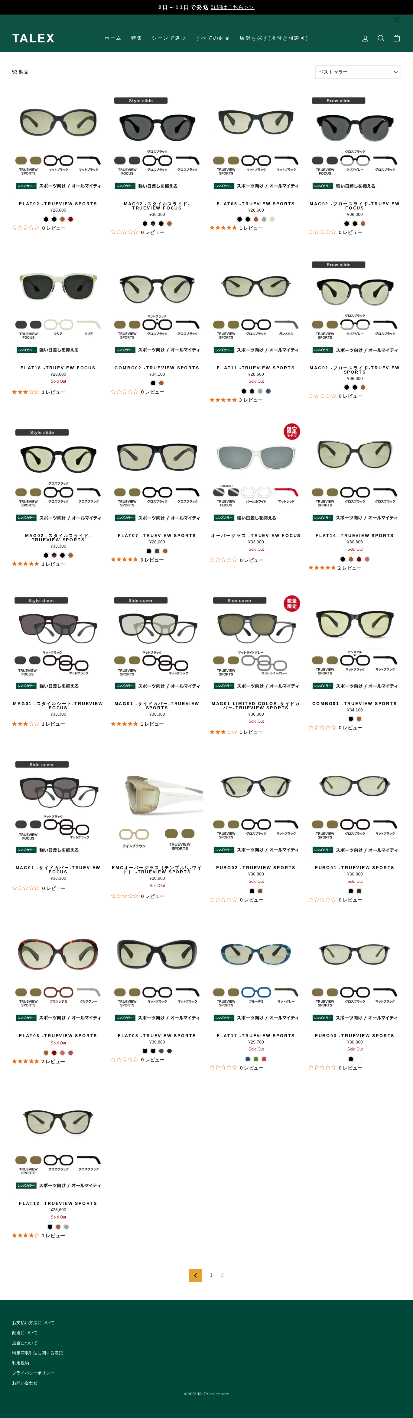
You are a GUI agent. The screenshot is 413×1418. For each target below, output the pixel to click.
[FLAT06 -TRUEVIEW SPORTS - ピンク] (62, 1053)
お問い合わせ (24, 1383)
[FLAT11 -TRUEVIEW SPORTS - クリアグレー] (260, 391)
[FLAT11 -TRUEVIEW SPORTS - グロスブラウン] (252, 391)
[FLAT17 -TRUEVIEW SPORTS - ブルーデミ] (248, 1059)
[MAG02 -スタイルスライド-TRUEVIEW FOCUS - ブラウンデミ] (169, 223)
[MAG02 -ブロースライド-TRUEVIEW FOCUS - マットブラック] (355, 223)
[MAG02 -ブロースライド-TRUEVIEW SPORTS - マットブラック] (355, 387)
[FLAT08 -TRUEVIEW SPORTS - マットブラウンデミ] (169, 1051)
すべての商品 (213, 38)
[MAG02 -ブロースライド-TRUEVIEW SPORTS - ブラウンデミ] (363, 387)
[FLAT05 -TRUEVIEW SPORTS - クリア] (272, 219)
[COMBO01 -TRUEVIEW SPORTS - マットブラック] (351, 719)
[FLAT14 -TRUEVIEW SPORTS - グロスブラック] (343, 559)
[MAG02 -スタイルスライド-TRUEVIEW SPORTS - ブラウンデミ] (70, 555)
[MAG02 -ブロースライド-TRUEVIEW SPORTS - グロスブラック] (347, 387)
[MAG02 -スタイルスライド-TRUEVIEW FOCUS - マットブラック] (161, 223)
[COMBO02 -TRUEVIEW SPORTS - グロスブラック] (153, 383)
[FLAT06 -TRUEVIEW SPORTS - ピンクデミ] (70, 1053)
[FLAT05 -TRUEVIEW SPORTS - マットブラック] (239, 219)
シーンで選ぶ (169, 38)
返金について (24, 1343)
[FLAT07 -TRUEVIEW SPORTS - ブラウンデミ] (165, 551)
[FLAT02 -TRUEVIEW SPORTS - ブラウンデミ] (62, 219)
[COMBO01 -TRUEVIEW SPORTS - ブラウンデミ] (359, 719)
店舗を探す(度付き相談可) (273, 38)
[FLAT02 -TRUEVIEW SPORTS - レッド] (70, 219)
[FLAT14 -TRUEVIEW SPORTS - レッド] (359, 559)
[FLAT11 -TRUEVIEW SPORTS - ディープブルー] (268, 391)
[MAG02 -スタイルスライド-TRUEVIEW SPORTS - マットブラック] (62, 555)
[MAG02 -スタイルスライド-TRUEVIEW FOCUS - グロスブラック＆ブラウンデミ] (153, 223)
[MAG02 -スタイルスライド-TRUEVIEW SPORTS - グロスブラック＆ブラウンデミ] (54, 555)
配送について (24, 1333)
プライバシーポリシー (33, 1373)
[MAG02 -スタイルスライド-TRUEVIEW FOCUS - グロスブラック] (145, 223)
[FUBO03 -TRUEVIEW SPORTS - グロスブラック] (351, 1059)
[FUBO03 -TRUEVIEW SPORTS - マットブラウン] (359, 1059)
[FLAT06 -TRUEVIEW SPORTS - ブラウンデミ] (46, 1053)
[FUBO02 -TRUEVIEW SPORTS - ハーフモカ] (260, 891)
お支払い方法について (33, 1323)
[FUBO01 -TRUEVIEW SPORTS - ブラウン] (359, 891)
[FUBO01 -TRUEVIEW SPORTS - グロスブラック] (351, 891)
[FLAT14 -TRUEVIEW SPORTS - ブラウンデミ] (351, 559)
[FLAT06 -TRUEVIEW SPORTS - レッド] (54, 1053)
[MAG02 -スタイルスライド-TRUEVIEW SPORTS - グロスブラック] (46, 555)
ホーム (113, 38)
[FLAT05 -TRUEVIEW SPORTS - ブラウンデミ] (256, 219)
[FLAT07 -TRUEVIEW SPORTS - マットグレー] (157, 551)
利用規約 (20, 1363)
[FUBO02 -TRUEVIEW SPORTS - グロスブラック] (252, 891)
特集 (137, 38)
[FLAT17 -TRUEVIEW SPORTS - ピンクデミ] (264, 1059)
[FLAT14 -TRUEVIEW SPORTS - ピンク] (367, 559)
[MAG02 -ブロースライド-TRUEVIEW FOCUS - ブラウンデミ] (363, 223)
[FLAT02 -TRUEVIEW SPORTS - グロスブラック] (54, 219)
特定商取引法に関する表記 (37, 1353)
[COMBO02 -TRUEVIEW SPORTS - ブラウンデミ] (161, 383)
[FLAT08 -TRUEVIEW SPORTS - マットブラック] (145, 1051)
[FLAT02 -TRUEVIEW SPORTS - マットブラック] (46, 219)
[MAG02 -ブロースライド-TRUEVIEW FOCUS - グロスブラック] (347, 223)
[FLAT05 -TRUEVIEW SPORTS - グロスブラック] (248, 219)
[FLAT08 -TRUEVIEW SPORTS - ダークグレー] (161, 1051)
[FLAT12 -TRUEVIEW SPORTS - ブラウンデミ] (58, 1227)
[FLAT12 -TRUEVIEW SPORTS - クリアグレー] (66, 1227)
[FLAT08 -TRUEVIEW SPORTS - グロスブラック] (153, 1051)
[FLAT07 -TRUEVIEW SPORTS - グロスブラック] (149, 551)
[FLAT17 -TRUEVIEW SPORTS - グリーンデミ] (256, 1059)
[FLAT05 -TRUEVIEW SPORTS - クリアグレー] (264, 219)
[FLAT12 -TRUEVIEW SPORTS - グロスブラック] (50, 1227)
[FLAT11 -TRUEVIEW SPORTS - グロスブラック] (244, 391)
